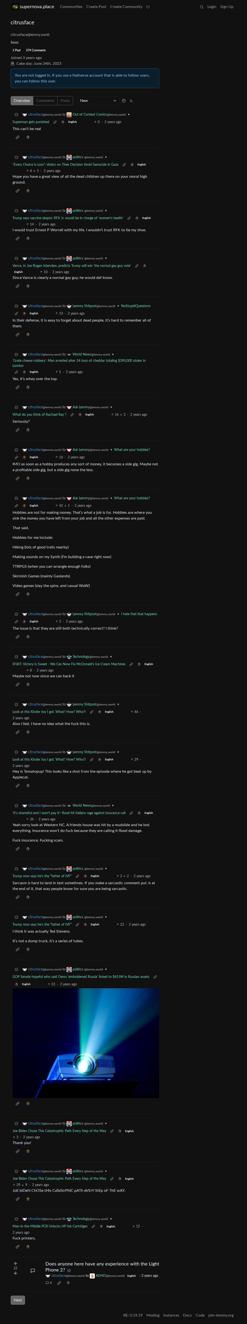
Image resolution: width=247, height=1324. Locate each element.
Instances (171, 1315)
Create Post (96, 7)
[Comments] (32, 1270)
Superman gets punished (31, 122)
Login (211, 7)
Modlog (152, 1315)
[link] (63, 122)
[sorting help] (124, 101)
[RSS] (131, 101)
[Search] (202, 7)
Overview (22, 101)
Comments (45, 101)
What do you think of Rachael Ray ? (39, 414)
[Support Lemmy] (147, 7)
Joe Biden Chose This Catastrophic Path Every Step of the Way (59, 1131)
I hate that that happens (139, 614)
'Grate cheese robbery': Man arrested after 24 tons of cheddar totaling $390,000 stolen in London (79, 363)
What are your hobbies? (132, 450)
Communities (71, 7)
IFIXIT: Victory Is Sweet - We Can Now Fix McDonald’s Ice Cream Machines (69, 664)
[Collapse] (16, 115)
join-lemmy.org (220, 1315)
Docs (187, 1315)
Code (200, 1315)
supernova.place (37, 6)
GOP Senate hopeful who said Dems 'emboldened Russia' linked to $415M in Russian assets (81, 977)
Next (18, 1300)
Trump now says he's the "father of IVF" (42, 876)
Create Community (126, 7)
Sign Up (226, 7)
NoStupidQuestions (136, 306)
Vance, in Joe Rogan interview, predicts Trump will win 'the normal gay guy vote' (72, 266)
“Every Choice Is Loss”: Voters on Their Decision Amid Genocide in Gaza (65, 164)
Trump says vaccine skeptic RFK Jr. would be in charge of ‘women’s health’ (68, 218)
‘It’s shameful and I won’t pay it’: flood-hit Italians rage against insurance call (69, 813)
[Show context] (55, 122)
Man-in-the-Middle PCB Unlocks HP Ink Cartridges (50, 1226)
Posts (65, 101)
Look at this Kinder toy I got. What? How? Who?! (49, 712)
